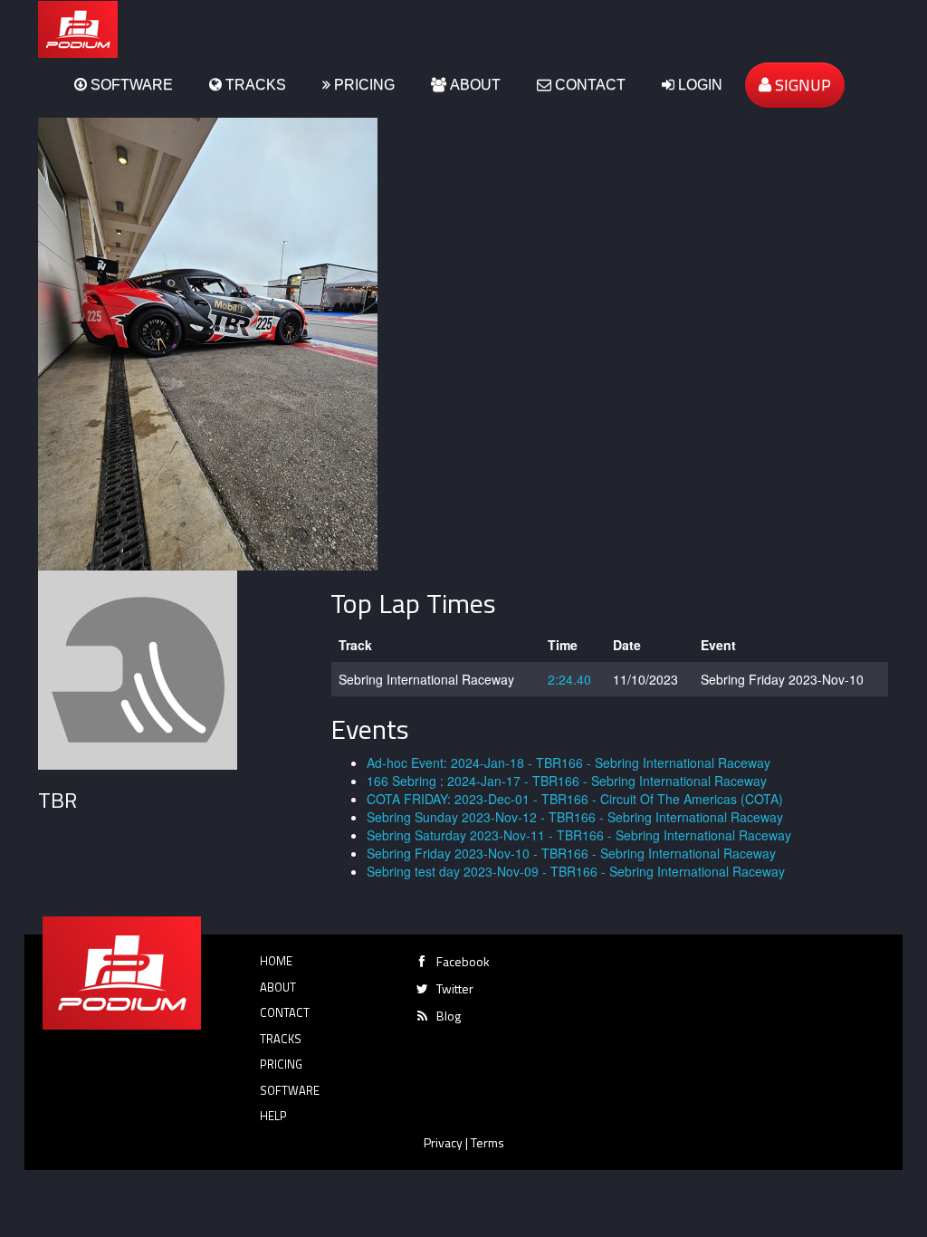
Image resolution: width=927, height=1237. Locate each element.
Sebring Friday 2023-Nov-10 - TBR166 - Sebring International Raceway (571, 853)
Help (273, 1116)
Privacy (443, 1142)
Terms (487, 1142)
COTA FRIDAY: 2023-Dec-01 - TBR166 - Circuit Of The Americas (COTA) (575, 799)
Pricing (362, 84)
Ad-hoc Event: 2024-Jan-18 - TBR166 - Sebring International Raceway (568, 762)
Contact (588, 84)
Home (276, 961)
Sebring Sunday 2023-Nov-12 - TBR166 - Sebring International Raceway (575, 817)
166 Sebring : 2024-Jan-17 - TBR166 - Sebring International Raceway (567, 781)
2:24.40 (569, 679)
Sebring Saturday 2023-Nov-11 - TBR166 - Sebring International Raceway (579, 835)
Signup (801, 84)
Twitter (454, 988)
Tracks (254, 84)
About (473, 84)
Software (130, 84)
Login (698, 84)
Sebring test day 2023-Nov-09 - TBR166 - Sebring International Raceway (576, 871)
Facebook (463, 961)
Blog (448, 1015)
